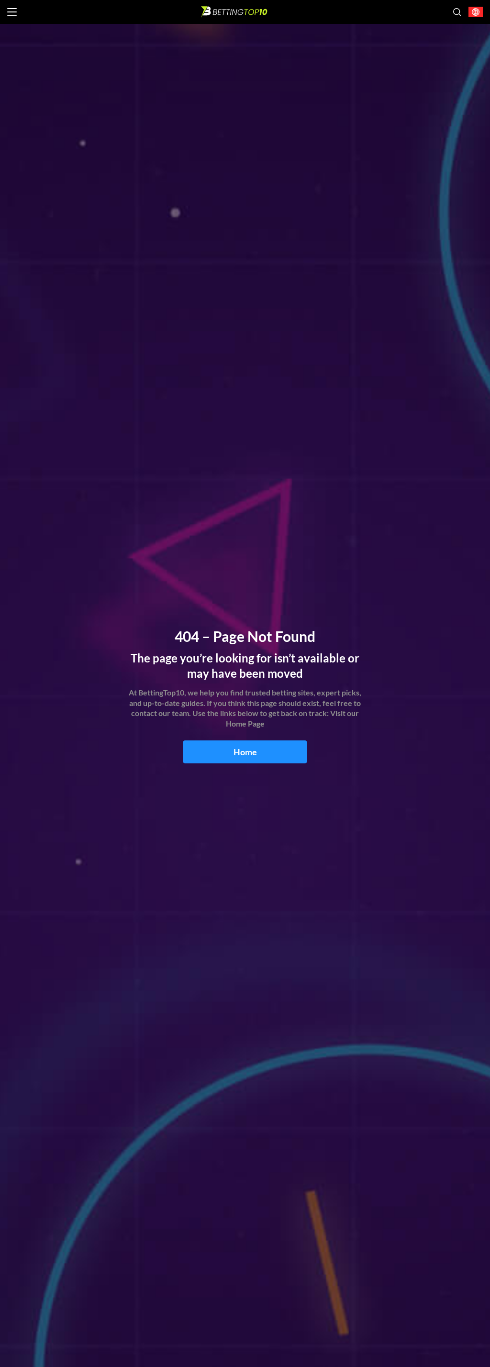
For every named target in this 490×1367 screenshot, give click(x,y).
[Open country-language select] (475, 12)
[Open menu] (12, 12)
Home (245, 752)
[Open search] (457, 12)
